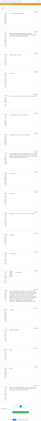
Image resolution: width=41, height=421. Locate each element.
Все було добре (12, 253)
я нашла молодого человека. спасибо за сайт (18, 114)
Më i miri (11, 368)
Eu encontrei (11, 73)
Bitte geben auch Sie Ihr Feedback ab (20, 412)
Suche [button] (8, 1)
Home (4, 1)
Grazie (10, 349)
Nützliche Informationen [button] (16, 1)
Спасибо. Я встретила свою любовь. (16, 13)
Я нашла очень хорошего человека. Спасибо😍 (19, 134)
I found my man (12, 173)
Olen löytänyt (12, 234)
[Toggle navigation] (2, 8)
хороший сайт (12, 193)
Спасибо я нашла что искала (15, 54)
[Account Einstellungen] (38, 1)
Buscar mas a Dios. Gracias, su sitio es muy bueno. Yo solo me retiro (23, 96)
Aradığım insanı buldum (14, 329)
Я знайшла (11, 309)
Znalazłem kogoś (18, 272)
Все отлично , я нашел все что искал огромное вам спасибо (21, 213)
